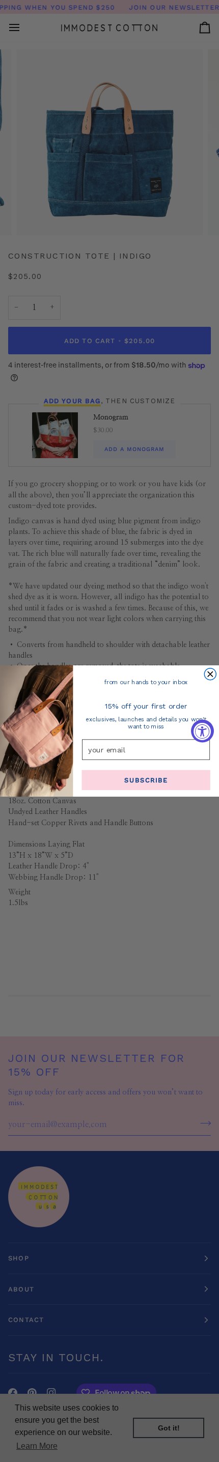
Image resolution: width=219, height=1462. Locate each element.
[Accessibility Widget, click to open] (202, 731)
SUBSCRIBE (146, 780)
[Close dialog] (210, 674)
